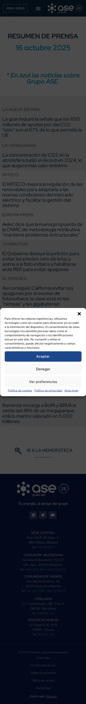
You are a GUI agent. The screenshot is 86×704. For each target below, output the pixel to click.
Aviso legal (71, 390)
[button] (79, 313)
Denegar (43, 369)
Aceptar (43, 356)
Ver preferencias (43, 382)
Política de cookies (20, 390)
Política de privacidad (48, 390)
